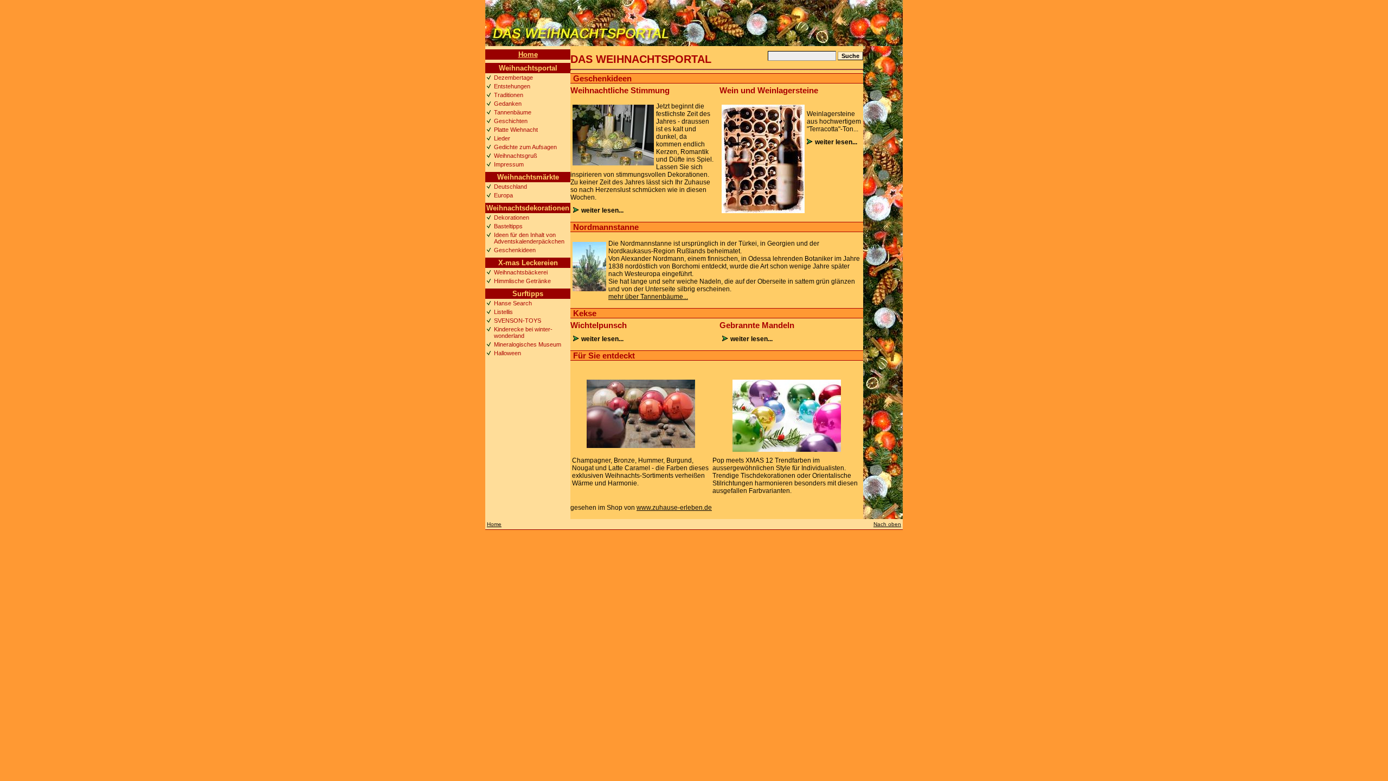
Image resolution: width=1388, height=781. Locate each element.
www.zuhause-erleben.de (674, 507)
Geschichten (511, 121)
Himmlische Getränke (522, 281)
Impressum (509, 164)
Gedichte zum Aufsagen (525, 147)
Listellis (503, 312)
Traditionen (508, 95)
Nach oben (887, 524)
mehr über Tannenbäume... (648, 296)
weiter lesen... (602, 210)
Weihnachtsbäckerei (521, 272)
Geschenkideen (515, 250)
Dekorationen (511, 217)
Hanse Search (513, 303)
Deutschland (510, 186)
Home (528, 54)
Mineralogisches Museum (527, 344)
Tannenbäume (512, 112)
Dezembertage (513, 77)
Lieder (502, 138)
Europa (503, 195)
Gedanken (508, 103)
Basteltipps (508, 226)
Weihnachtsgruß (515, 155)
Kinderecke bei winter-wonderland (523, 332)
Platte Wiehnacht (516, 129)
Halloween (507, 353)
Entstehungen (512, 86)
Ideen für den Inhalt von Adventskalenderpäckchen (529, 238)
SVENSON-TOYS (517, 320)
